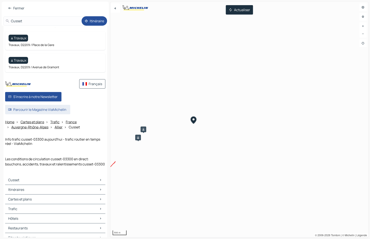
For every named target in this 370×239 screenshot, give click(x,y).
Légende (362, 235)
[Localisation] (363, 43)
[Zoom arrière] (363, 34)
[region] (239, 119)
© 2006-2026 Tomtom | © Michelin (335, 235)
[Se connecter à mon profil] (363, 7)
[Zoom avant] (363, 26)
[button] (138, 137)
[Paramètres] (363, 17)
